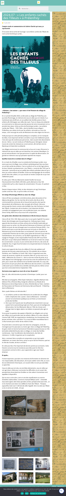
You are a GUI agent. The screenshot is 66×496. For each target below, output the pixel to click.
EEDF (54, 487)
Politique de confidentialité (38, 493)
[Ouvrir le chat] (61, 491)
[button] (38, 2)
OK (22, 493)
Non (27, 493)
